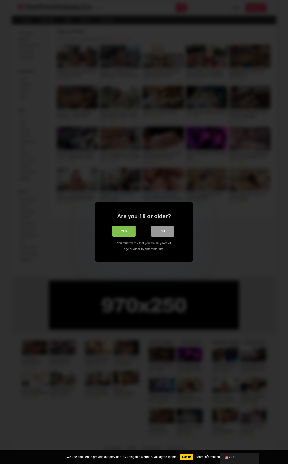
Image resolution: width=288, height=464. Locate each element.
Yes (124, 231)
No (162, 231)
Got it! (186, 457)
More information (208, 457)
